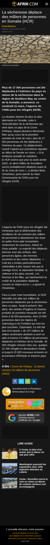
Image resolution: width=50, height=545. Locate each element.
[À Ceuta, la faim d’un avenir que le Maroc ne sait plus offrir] (9, 453)
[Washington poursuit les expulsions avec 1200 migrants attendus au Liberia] (9, 468)
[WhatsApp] (27, 381)
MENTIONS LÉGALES (33, 536)
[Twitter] (21, 381)
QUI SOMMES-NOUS (16, 536)
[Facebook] (15, 381)
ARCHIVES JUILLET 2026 (17, 538)
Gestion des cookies (35, 538)
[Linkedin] (34, 381)
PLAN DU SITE (32, 533)
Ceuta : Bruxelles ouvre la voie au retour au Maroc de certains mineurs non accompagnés (33, 483)
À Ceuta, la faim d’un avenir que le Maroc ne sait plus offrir (31, 452)
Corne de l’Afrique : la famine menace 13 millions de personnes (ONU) (23, 370)
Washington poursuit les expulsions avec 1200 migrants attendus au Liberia (32, 468)
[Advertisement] (25, 76)
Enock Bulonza (9, 26)
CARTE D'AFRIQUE (19, 533)
